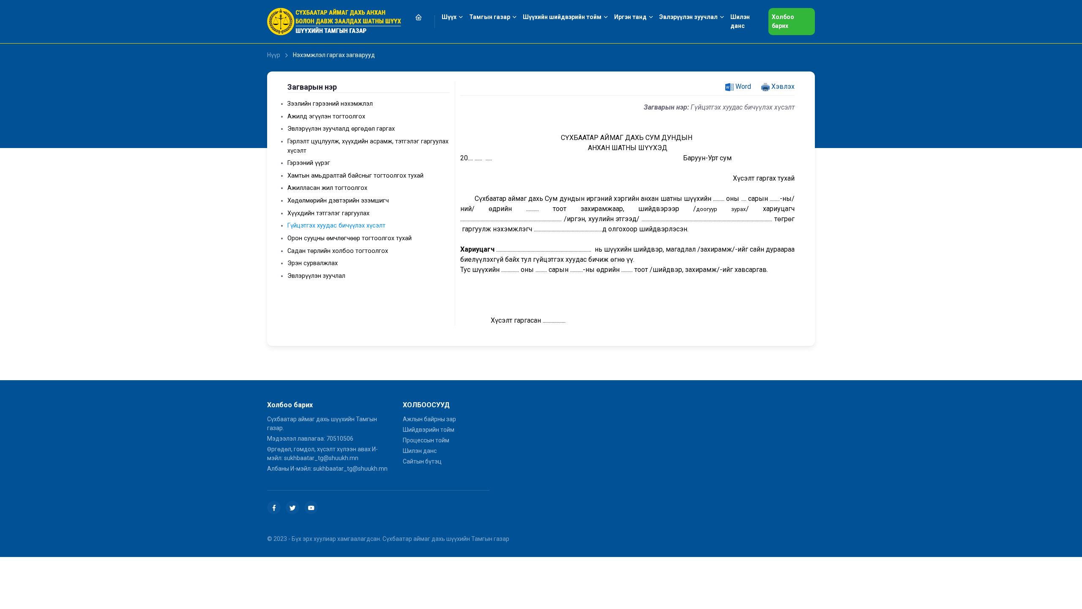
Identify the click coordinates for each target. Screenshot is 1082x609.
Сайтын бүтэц (422, 461)
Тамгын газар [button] (489, 17)
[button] (423, 17)
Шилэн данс (420, 450)
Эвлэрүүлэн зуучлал (316, 276)
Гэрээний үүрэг (308, 163)
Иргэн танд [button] (630, 17)
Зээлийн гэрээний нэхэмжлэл (330, 103)
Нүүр (273, 55)
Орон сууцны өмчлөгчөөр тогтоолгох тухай (349, 238)
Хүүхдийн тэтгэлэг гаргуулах (328, 213)
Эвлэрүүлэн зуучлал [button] (688, 17)
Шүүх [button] (449, 17)
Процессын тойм (426, 440)
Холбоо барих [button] (783, 21)
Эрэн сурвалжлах (312, 263)
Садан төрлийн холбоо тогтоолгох (337, 251)
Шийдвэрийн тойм (428, 429)
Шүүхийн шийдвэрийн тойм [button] (562, 17)
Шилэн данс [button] (740, 21)
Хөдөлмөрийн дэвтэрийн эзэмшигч (338, 200)
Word (742, 86)
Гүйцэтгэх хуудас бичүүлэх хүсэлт (336, 225)
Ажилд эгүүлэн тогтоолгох (326, 116)
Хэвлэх (782, 86)
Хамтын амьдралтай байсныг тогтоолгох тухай (355, 175)
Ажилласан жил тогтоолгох (327, 188)
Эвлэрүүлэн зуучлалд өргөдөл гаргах (341, 128)
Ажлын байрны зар (429, 419)
